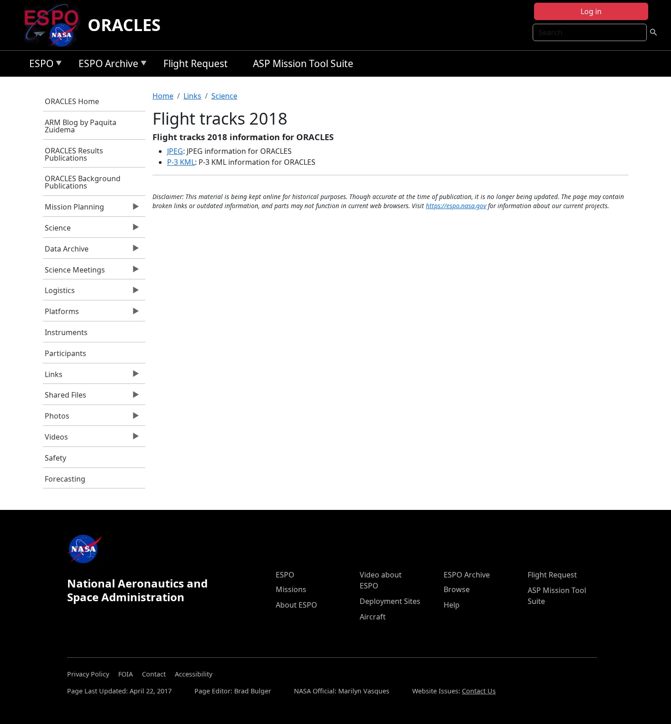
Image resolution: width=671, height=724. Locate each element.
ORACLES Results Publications (74, 154)
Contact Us (479, 691)
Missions (291, 589)
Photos (56, 418)
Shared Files (65, 397)
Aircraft (373, 617)
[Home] (55, 25)
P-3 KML (181, 162)
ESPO (39, 65)
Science (57, 230)
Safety (55, 458)
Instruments (66, 332)
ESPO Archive (106, 65)
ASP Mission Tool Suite (303, 63)
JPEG (175, 151)
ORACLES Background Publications (83, 182)
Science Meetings (74, 272)
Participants (65, 353)
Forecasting (65, 479)
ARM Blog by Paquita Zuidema (80, 126)
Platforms (61, 313)
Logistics (59, 292)
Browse (457, 589)
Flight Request (195, 63)
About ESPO (296, 605)
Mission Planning (74, 209)
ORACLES (124, 25)
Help (452, 605)
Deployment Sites (390, 601)
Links (53, 376)
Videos (55, 439)
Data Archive (66, 251)
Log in (591, 11)
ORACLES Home (72, 101)
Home (162, 96)
